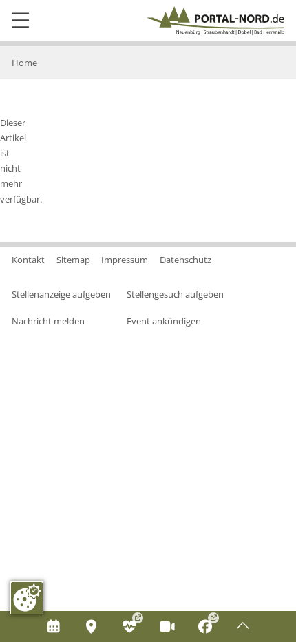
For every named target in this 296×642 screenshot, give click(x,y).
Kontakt (28, 259)
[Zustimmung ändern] (26, 597)
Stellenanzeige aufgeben (61, 294)
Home (24, 62)
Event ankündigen (164, 321)
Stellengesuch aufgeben (175, 294)
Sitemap (73, 259)
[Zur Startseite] (215, 20)
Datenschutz (185, 259)
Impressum (124, 259)
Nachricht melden (48, 321)
